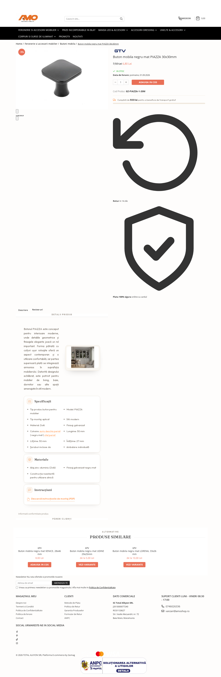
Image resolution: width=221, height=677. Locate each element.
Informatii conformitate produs (33, 513)
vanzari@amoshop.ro (177, 611)
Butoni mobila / (68, 43)
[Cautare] (121, 18)
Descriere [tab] (23, 310)
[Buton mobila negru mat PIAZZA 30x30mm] (62, 78)
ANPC (67, 618)
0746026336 (172, 606)
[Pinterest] (17, 635)
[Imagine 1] (17, 115)
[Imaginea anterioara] (17, 111)
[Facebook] (17, 631)
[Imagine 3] (22, 115)
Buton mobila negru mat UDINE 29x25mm (87, 552)
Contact (19, 618)
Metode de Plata (72, 602)
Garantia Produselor (74, 610)
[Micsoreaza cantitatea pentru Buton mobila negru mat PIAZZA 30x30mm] (115, 82)
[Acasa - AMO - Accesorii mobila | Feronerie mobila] (32, 18)
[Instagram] (17, 643)
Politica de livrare (24, 614)
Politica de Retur (72, 606)
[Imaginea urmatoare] (17, 118)
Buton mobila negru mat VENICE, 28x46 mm (39, 552)
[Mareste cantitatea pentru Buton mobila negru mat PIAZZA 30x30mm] (126, 82)
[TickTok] (17, 639)
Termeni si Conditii (25, 606)
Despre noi (21, 602)
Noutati (78, 36)
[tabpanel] (62, 78)
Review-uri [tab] (37, 309)
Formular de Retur (73, 614)
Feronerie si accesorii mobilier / (42, 43)
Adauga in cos (148, 82)
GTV (40, 548)
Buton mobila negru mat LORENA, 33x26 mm (134, 552)
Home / (20, 43)
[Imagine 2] (19, 115)
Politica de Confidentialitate (102, 587)
